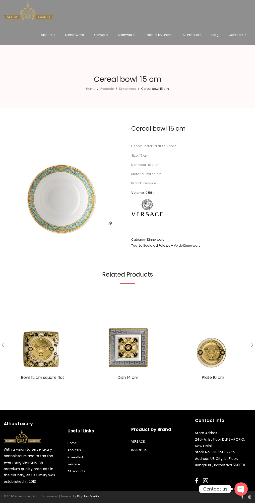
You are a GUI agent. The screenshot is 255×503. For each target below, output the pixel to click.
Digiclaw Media (88, 496)
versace (73, 464)
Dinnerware (127, 89)
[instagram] (249, 497)
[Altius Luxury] (29, 15)
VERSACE (138, 441)
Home (90, 89)
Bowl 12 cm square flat (42, 377)
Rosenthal (75, 457)
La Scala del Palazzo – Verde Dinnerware (169, 245)
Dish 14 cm (128, 377)
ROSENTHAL (139, 450)
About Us (74, 450)
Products (107, 89)
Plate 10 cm (213, 377)
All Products (76, 471)
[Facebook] (242, 497)
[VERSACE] (147, 208)
